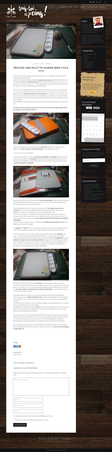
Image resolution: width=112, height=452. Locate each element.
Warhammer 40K (88, 65)
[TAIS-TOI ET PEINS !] (26, 17)
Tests (85, 60)
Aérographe (89, 64)
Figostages (86, 57)
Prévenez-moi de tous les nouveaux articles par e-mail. (31, 420)
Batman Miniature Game (90, 54)
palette (20, 354)
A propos (63, 7)
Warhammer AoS (88, 67)
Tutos (76, 7)
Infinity (85, 59)
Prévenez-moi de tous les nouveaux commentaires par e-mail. (34, 416)
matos (15, 354)
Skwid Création (60, 450)
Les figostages (92, 7)
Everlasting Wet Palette (45, 80)
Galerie (82, 7)
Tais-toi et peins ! (56, 439)
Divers (48, 64)
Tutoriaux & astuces (89, 62)
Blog (70, 7)
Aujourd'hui (96, 108)
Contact (103, 7)
